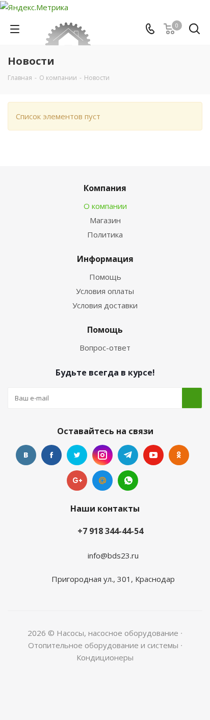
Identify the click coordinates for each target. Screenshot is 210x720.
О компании (105, 206)
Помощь (105, 277)
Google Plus (77, 480)
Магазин (105, 220)
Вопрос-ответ (105, 347)
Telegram (128, 455)
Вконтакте (26, 455)
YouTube (153, 455)
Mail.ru (102, 480)
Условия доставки (105, 305)
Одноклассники (179, 455)
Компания (105, 188)
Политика (105, 234)
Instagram (102, 455)
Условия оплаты (105, 291)
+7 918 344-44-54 (110, 531)
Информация (105, 258)
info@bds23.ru (113, 555)
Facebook (51, 455)
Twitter (77, 455)
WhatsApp (128, 480)
